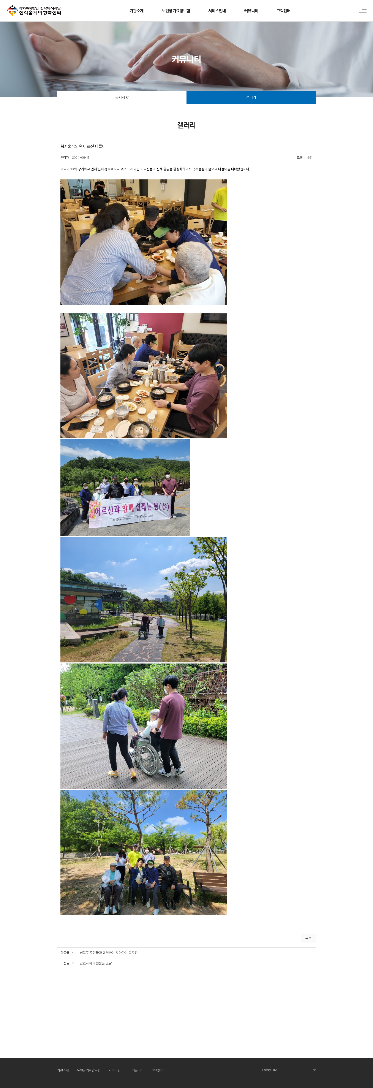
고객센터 (283, 10)
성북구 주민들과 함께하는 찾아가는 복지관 (109, 953)
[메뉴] (363, 11)
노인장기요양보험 (176, 10)
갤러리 (251, 97)
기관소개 (137, 10)
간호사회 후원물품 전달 (96, 963)
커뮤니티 (251, 10)
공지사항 (122, 97)
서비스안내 (217, 10)
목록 (308, 938)
